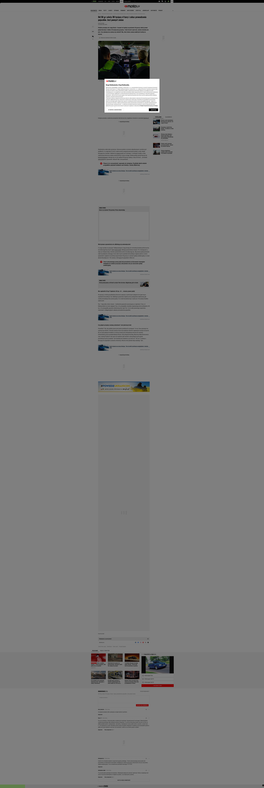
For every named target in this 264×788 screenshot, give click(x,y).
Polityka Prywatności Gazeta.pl (147, 105)
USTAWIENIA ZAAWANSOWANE (115, 109)
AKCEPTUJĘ (153, 109)
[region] (132, 96)
